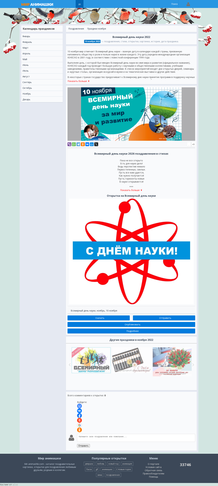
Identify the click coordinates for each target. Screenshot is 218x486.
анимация (127, 463)
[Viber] (69, 144)
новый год (113, 463)
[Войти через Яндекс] (79, 420)
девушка (89, 463)
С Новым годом (123, 469)
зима (99, 475)
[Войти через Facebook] (79, 415)
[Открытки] (64, 4)
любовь (100, 463)
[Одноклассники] (83, 144)
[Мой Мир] (92, 144)
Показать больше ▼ (79, 81)
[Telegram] (78, 144)
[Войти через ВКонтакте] (79, 410)
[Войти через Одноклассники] (79, 430)
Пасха (89, 469)
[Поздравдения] (87, 4)
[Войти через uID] (79, 406)
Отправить (83, 446)
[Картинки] (71, 4)
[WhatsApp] (74, 144)
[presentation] (69, 364)
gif (97, 469)
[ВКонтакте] (87, 144)
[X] (96, 144)
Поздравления (76, 28)
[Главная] (40, 4)
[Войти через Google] (79, 425)
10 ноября (111, 310)
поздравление (113, 475)
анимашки (107, 469)
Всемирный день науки (83, 310)
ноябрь (101, 310)
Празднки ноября (96, 28)
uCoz (15, 484)
